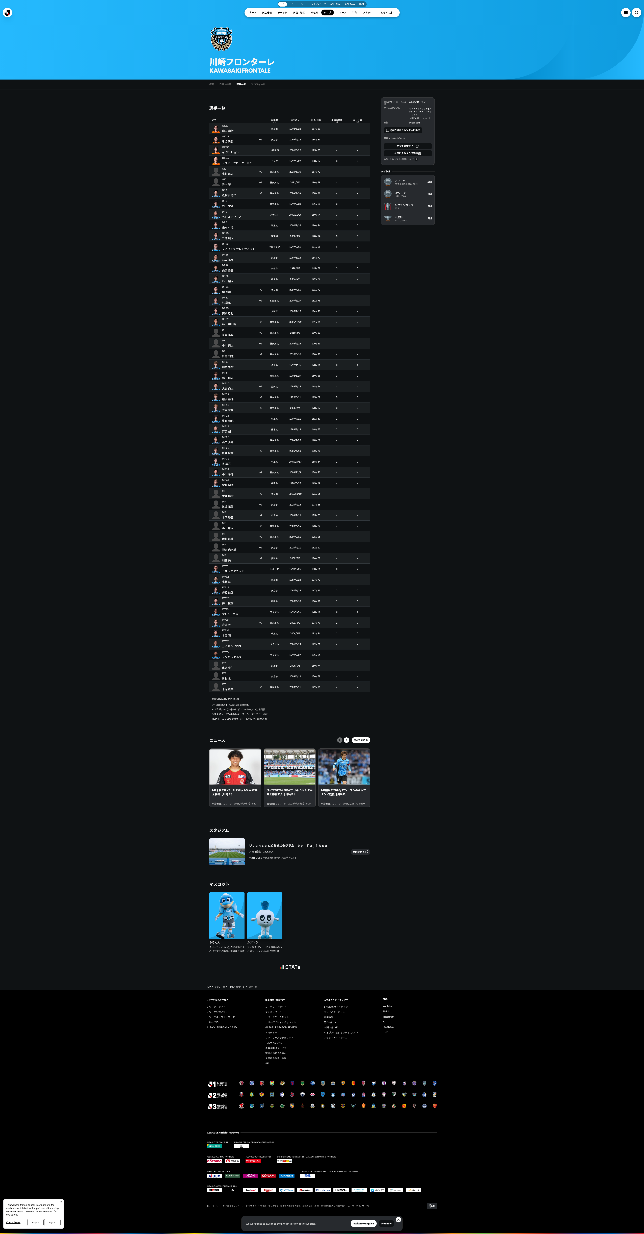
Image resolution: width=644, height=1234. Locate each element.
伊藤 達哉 (227, 592)
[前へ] (339, 740)
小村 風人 (227, 173)
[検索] (636, 12)
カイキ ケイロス (231, 646)
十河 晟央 (227, 689)
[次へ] (346, 740)
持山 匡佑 (227, 603)
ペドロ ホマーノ (231, 216)
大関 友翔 (227, 410)
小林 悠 (226, 581)
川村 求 (226, 678)
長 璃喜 (226, 463)
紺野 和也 (227, 420)
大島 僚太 (227, 388)
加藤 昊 (226, 560)
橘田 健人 (227, 377)
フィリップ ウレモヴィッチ (238, 248)
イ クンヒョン (230, 152)
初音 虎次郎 (229, 549)
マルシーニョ (230, 614)
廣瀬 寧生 (227, 667)
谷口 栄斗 (227, 206)
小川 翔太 (227, 345)
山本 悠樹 (227, 367)
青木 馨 (226, 184)
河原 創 (226, 431)
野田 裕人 (227, 281)
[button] (626, 12)
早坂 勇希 (227, 141)
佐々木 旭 (227, 227)
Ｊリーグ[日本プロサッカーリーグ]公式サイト (237, 1206)
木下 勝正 (227, 517)
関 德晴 (226, 291)
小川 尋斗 (227, 474)
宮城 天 (226, 624)
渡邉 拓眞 (227, 506)
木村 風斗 (227, 538)
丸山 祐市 (227, 259)
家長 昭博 (227, 485)
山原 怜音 (227, 270)
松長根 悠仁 (229, 195)
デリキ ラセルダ (231, 657)
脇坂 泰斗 (227, 399)
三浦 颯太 (227, 238)
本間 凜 (226, 635)
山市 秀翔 (227, 442)
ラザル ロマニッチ (233, 571)
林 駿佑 (226, 302)
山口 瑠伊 (227, 130)
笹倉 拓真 (227, 334)
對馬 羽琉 (227, 356)
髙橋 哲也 (227, 313)
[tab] (211, 84)
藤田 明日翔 (229, 324)
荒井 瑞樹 (227, 495)
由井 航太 (227, 453)
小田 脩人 (227, 528)
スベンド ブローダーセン (237, 163)
